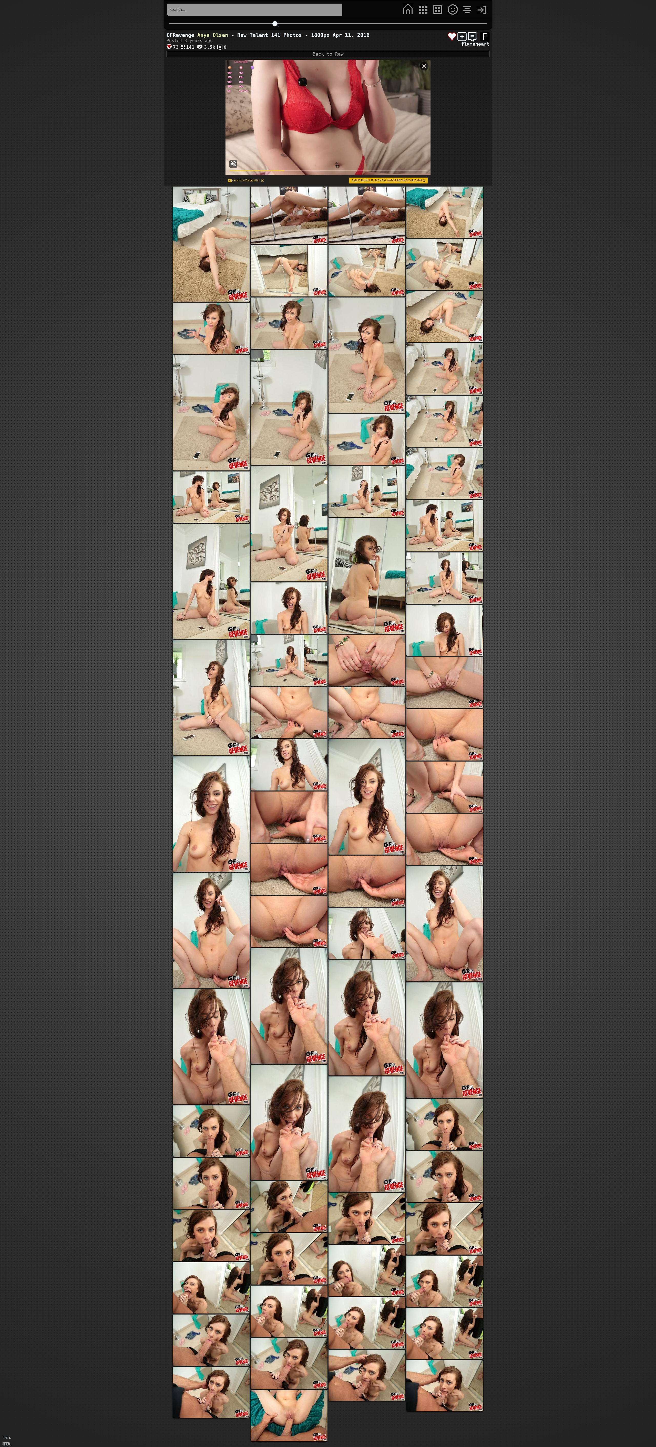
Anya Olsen (212, 35)
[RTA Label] (7, 1444)
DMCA (7, 1438)
